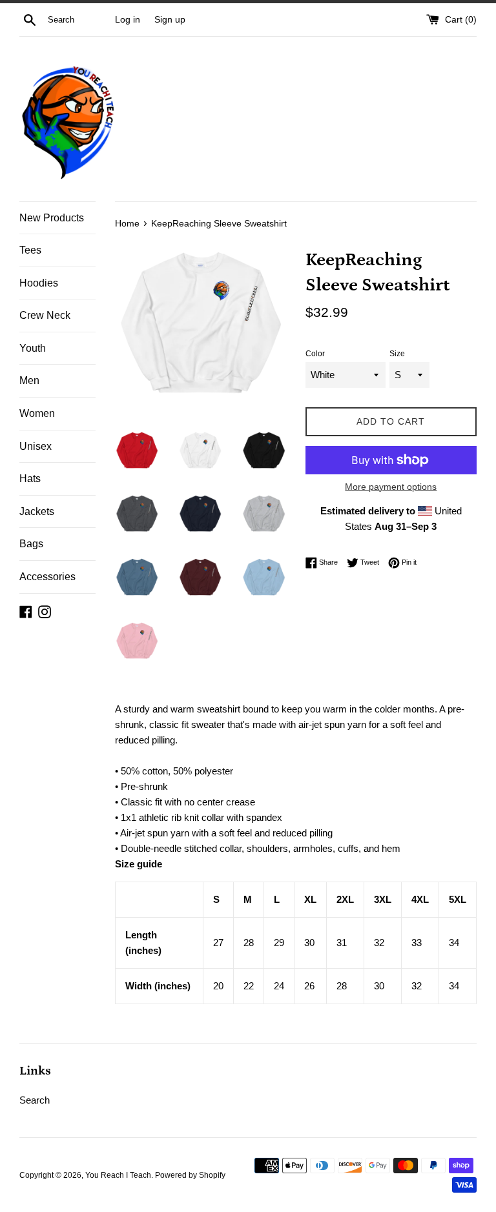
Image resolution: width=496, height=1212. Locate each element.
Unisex (35, 446)
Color (315, 353)
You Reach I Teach (118, 1175)
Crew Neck (44, 315)
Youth (32, 348)
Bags (31, 543)
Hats (30, 478)
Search (34, 1100)
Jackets (36, 511)
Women (37, 413)
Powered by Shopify (190, 1175)
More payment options (391, 486)
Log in (127, 20)
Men (29, 380)
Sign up (169, 20)
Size (397, 353)
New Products (51, 217)
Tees (30, 250)
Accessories (47, 576)
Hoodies (38, 283)
